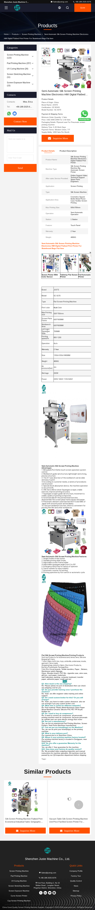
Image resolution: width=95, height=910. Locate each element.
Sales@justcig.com (60, 2)
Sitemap (76, 891)
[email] (14, 113)
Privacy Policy (76, 896)
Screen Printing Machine (31, 34)
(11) (19, 75)
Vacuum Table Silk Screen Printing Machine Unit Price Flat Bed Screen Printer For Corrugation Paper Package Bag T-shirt (24, 820)
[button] (16, 804)
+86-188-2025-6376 (83, 2)
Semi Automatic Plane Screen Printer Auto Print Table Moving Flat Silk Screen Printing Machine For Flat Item (68, 820)
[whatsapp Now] (84, 121)
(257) (19, 63)
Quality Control (76, 881)
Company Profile (76, 871)
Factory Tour (76, 876)
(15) (18, 84)
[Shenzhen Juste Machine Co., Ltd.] (17, 8)
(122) (18, 56)
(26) (17, 69)
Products (15, 34)
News (76, 886)
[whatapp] (9, 113)
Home (6, 34)
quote (82, 8)
